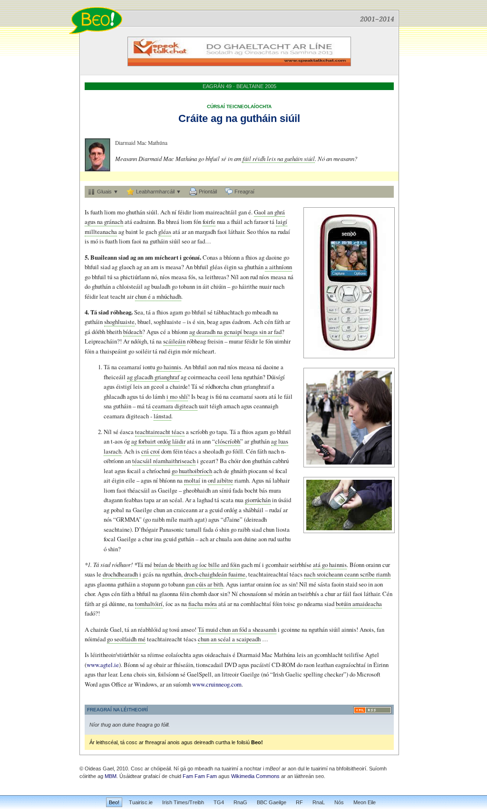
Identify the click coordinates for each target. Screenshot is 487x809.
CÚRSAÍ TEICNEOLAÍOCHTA (239, 106)
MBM (111, 776)
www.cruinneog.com (217, 684)
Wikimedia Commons (255, 776)
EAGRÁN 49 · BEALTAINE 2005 (239, 86)
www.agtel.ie (103, 664)
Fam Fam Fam (200, 776)
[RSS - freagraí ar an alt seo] (372, 710)
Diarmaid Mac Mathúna (141, 142)
